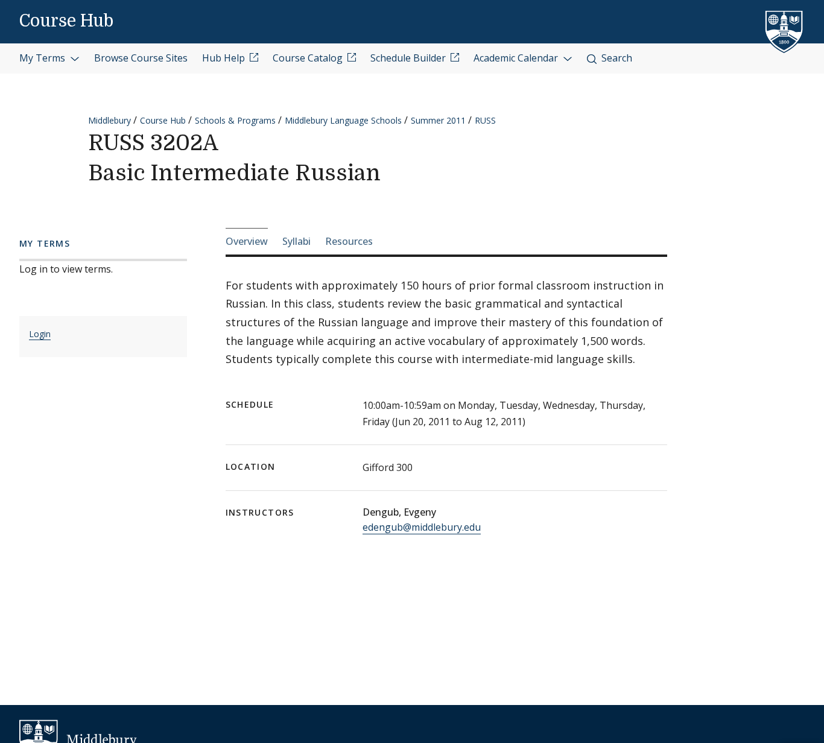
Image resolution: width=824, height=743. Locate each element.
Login (40, 334)
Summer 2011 (438, 120)
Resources (349, 241)
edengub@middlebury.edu (422, 527)
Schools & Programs (235, 120)
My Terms (43, 58)
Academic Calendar (517, 58)
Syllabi (296, 241)
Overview (247, 241)
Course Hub (66, 21)
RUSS (485, 120)
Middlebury (109, 120)
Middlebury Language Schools (343, 120)
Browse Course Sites (141, 58)
